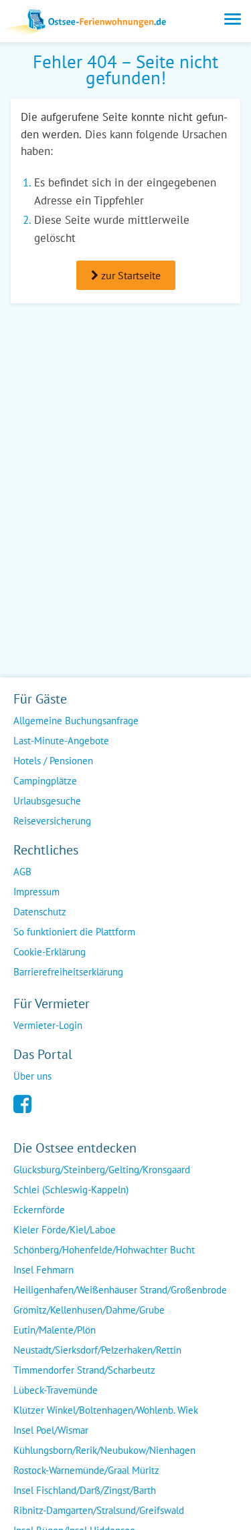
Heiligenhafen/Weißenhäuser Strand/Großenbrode (120, 1289)
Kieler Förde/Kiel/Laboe (64, 1229)
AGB (22, 871)
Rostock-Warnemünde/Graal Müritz (86, 1470)
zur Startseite (129, 275)
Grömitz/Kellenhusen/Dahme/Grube (89, 1310)
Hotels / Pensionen (53, 760)
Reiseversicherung (52, 820)
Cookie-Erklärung (49, 951)
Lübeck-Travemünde (55, 1390)
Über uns (32, 1076)
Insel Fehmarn (43, 1269)
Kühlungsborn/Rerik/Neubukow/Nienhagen (104, 1450)
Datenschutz (39, 911)
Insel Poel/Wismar (50, 1430)
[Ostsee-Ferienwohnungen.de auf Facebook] (22, 1102)
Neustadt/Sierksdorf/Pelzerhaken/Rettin (97, 1350)
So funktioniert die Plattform (74, 931)
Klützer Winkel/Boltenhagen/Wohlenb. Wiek (105, 1410)
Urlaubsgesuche (47, 800)
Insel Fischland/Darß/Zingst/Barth (84, 1490)
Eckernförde (39, 1209)
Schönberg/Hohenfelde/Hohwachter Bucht (104, 1249)
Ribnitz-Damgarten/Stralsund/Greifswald (98, 1510)
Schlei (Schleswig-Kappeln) (71, 1189)
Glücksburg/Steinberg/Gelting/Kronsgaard (101, 1169)
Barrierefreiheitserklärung (68, 971)
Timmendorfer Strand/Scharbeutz (84, 1370)
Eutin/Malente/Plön (54, 1330)
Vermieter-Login (47, 1025)
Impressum (36, 891)
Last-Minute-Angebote (61, 740)
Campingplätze (45, 780)
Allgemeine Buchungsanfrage (76, 720)
